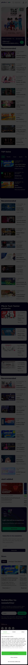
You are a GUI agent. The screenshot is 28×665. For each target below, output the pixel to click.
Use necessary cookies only (14, 661)
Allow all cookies (14, 653)
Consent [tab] (5, 631)
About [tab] (23, 631)
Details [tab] (14, 631)
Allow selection (14, 657)
